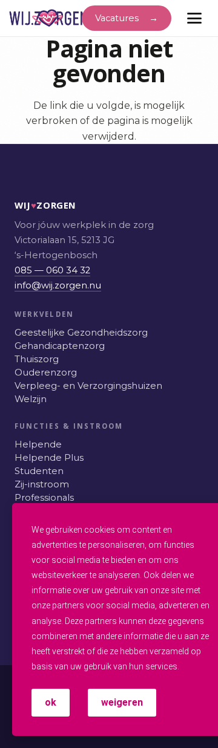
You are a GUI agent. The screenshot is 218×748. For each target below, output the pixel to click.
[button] (194, 18)
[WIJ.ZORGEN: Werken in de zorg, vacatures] (48, 18)
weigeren (122, 702)
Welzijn (31, 399)
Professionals (44, 497)
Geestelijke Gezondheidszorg (81, 332)
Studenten (39, 471)
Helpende (38, 444)
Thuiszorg (37, 359)
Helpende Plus (49, 457)
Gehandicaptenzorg (60, 345)
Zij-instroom (42, 484)
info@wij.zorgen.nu (58, 285)
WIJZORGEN (27, 205)
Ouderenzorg (46, 372)
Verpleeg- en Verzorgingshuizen (88, 385)
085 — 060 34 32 (52, 270)
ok (50, 702)
